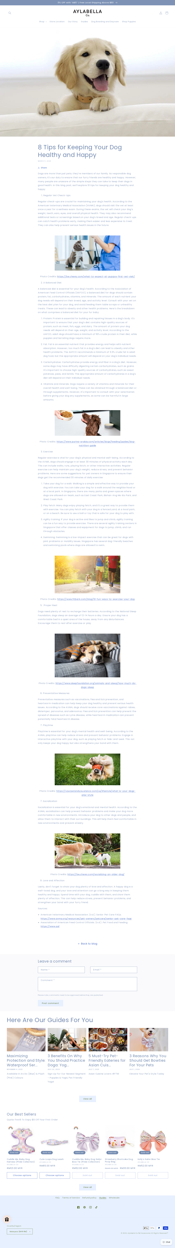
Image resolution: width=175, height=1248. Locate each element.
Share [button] (44, 167)
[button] (10, 13)
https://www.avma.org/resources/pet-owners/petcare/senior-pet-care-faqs (86, 918)
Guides (102, 1197)
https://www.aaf (50, 926)
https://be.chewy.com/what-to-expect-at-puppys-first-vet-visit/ (96, 276)
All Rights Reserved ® (159, 1233)
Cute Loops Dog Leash (52, 1159)
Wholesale (114, 1197)
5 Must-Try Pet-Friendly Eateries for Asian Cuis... (107, 1060)
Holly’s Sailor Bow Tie (149, 1159)
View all (87, 1098)
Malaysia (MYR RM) (18, 1231)
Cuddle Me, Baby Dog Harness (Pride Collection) (21, 1160)
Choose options (22, 1175)
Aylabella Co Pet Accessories (139, 1233)
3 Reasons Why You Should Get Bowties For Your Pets (147, 1060)
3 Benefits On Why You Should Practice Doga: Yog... (66, 1060)
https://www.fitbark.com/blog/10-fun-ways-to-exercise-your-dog (96, 599)
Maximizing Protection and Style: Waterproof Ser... (26, 1060)
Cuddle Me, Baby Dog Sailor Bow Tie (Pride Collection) (87, 1160)
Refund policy (89, 1197)
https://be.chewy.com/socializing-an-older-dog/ (96, 874)
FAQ (58, 1197)
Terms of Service (71, 1197)
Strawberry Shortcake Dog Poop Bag (119, 1160)
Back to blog (89, 943)
